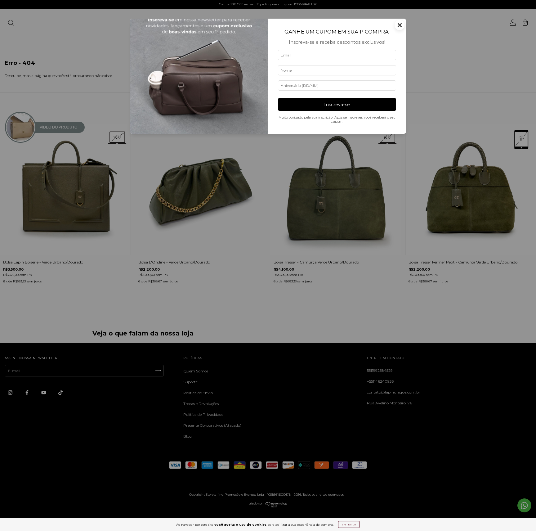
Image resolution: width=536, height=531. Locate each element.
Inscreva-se (337, 104)
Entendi (349, 524)
